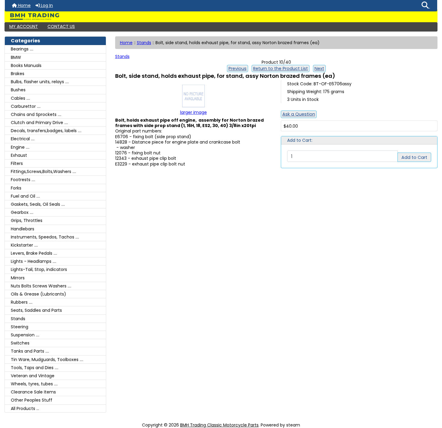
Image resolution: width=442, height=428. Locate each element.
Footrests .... (23, 180)
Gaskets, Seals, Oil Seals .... (38, 204)
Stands (144, 43)
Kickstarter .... (24, 245)
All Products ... (25, 408)
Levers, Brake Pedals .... (34, 253)
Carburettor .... (26, 106)
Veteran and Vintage (32, 376)
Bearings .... (22, 49)
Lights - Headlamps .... (33, 261)
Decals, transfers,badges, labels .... (46, 131)
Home (24, 5)
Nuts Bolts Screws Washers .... (41, 286)
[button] (425, 5)
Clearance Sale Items (33, 392)
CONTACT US (61, 26)
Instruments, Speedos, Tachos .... (45, 237)
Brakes (17, 74)
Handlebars (22, 229)
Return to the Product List (280, 68)
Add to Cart (414, 157)
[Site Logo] (221, 16)
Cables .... (20, 98)
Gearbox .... (22, 212)
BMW (16, 57)
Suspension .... (25, 335)
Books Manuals (26, 65)
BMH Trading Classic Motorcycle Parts (219, 425)
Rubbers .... (21, 302)
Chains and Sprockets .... (36, 114)
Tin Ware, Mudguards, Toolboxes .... (47, 360)
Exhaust (19, 155)
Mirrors (18, 278)
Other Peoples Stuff (31, 400)
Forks (16, 188)
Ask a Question (298, 114)
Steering (19, 327)
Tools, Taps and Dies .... (34, 368)
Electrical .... (23, 139)
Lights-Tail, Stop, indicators (39, 269)
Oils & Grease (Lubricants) (38, 294)
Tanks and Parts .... (30, 351)
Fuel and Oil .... (25, 196)
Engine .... (20, 147)
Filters (17, 163)
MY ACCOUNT (23, 26)
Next (319, 68)
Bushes (18, 90)
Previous (238, 68)
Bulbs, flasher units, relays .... (40, 82)
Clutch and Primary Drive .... (39, 123)
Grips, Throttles (26, 220)
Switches (20, 343)
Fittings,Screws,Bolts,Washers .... (43, 171)
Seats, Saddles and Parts (36, 310)
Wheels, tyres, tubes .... (34, 384)
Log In (46, 5)
